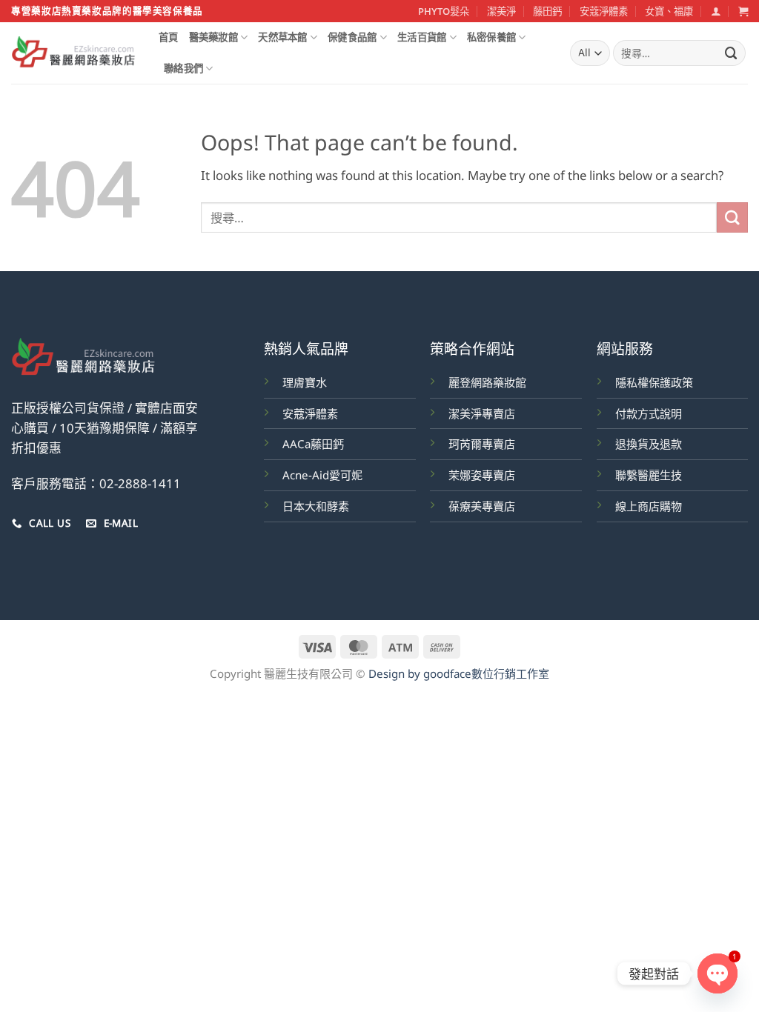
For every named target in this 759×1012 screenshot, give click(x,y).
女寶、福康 (669, 11)
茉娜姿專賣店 (481, 474)
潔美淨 (501, 11)
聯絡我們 (183, 68)
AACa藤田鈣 (313, 443)
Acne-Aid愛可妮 (322, 474)
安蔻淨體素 (604, 11)
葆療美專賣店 (481, 506)
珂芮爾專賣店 (481, 443)
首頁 (169, 37)
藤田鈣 (547, 11)
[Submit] (731, 53)
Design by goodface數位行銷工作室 (458, 673)
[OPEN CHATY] (717, 973)
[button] (715, 11)
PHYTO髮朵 (443, 11)
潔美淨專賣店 (481, 413)
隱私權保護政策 (654, 382)
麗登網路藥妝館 (487, 382)
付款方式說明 (648, 413)
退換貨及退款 (648, 443)
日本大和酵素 (315, 506)
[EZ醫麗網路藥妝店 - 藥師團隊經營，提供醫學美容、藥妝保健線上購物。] (73, 53)
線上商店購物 (648, 506)
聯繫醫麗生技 (648, 474)
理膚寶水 (304, 382)
